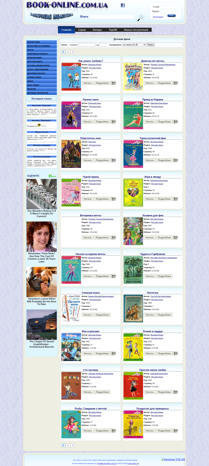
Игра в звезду (153, 176)
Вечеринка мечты (90, 215)
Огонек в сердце (153, 331)
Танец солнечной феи (153, 138)
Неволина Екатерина (159, 103)
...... (113, 83)
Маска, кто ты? (41, 132)
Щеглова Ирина (156, 142)
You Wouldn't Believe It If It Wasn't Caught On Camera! (41, 213)
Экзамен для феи (152, 215)
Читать (88, 83)
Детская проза (95, 68)
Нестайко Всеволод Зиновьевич (163, 258)
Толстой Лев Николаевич (160, 296)
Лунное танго (91, 99)
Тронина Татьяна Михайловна (162, 65)
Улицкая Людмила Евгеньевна (100, 374)
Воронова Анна (94, 103)
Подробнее (102, 83)
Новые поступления (136, 29)
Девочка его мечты (152, 60)
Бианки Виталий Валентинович (101, 296)
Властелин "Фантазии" (41, 105)
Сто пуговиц (90, 370)
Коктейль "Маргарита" (41, 120)
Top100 (113, 29)
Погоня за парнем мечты (90, 254)
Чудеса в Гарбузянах (152, 254)
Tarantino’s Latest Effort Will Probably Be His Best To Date (41, 301)
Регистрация (158, 17)
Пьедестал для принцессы (153, 408)
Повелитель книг (90, 138)
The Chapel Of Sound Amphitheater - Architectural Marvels (41, 344)
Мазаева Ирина (94, 65)
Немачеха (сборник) (41, 145)
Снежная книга (91, 292)
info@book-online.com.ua (107, 463)
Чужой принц (91, 176)
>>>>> (43, 114)
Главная (66, 29)
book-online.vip (133, 463)
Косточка (152, 292)
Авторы (97, 29)
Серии (82, 29)
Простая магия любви (152, 370)
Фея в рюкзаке (90, 331)
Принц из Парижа (152, 99)
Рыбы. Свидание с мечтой (91, 408)
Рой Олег (92, 142)
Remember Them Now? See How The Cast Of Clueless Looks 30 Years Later (42, 257)
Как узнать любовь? (91, 60)
